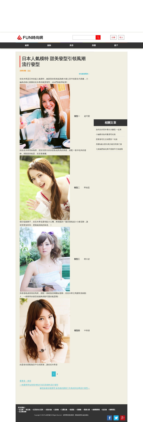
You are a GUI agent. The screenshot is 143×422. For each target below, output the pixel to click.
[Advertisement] (71, 16)
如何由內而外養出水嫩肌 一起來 (108, 130)
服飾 (49, 45)
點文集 (104, 409)
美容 (71, 45)
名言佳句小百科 (38, 409)
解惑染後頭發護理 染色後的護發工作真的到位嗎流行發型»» (65, 388)
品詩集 (56, 409)
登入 (121, 37)
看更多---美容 (25, 381)
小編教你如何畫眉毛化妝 (106, 134)
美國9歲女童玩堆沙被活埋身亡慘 (109, 144)
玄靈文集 (64, 409)
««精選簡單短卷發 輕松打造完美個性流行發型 (39, 385)
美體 (94, 45)
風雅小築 (87, 409)
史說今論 (49, 409)
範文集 (28, 409)
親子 (116, 45)
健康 (27, 45)
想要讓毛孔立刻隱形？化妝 (106, 139)
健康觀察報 (96, 409)
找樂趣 (79, 409)
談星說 (72, 409)
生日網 (21, 409)
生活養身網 (22, 411)
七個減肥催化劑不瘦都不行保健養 (109, 149)
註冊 (113, 37)
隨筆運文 (112, 409)
